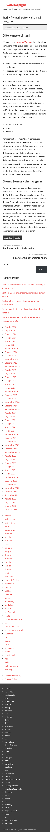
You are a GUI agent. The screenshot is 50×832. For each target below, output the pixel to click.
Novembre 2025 (12, 359)
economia (9, 558)
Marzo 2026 (10, 344)
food (7, 572)
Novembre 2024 (12, 402)
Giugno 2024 (10, 420)
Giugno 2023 (10, 463)
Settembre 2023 (12, 452)
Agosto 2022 (10, 498)
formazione (10, 576)
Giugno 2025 (10, 377)
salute (17, 238)
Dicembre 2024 (12, 398)
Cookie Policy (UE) (13, 675)
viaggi (7, 658)
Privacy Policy (11, 679)
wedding (8, 669)
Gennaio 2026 (11, 352)
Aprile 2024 (10, 427)
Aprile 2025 (10, 384)
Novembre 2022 (12, 488)
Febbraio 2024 (11, 434)
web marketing (11, 665)
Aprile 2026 (10, 341)
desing (8, 555)
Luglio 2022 (10, 502)
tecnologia (9, 648)
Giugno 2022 (10, 505)
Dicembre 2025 (12, 355)
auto (7, 526)
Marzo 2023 (10, 473)
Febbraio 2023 (11, 477)
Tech (7, 644)
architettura (10, 519)
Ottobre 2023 (11, 448)
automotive (10, 530)
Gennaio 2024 (11, 438)
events (8, 562)
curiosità (8, 547)
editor (25, 27)
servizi (8, 623)
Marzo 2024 (10, 430)
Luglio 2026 (10, 330)
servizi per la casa (13, 626)
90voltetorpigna (15, 5)
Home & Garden (12, 580)
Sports (8, 640)
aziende (8, 533)
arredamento (11, 522)
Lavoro (8, 587)
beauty (8, 537)
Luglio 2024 (10, 416)
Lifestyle (8, 594)
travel (7, 651)
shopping (9, 633)
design (8, 551)
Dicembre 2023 (12, 441)
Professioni (10, 612)
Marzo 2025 (10, 387)
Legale (8, 590)
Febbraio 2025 (11, 391)
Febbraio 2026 (11, 348)
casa (6, 544)
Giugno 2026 (10, 334)
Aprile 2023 (10, 470)
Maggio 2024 (11, 423)
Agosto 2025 (10, 370)
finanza (8, 569)
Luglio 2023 (10, 459)
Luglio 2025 (10, 373)
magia (7, 597)
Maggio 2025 (11, 380)
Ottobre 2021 (11, 509)
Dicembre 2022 (12, 484)
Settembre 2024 (12, 409)
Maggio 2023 (11, 466)
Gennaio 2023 (11, 480)
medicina (8, 238)
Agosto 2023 (10, 455)
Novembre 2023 (12, 445)
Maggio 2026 (11, 337)
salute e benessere (13, 619)
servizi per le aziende (14, 630)
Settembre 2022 (12, 495)
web (6, 662)
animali (8, 515)
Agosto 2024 (10, 412)
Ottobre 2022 (11, 491)
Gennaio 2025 (11, 395)
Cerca (5, 264)
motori (8, 608)
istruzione (9, 583)
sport (7, 637)
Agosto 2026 (10, 327)
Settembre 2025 (12, 366)
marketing (9, 601)
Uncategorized (11, 655)
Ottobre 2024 (11, 405)
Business (9, 540)
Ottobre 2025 (11, 362)
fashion (8, 565)
